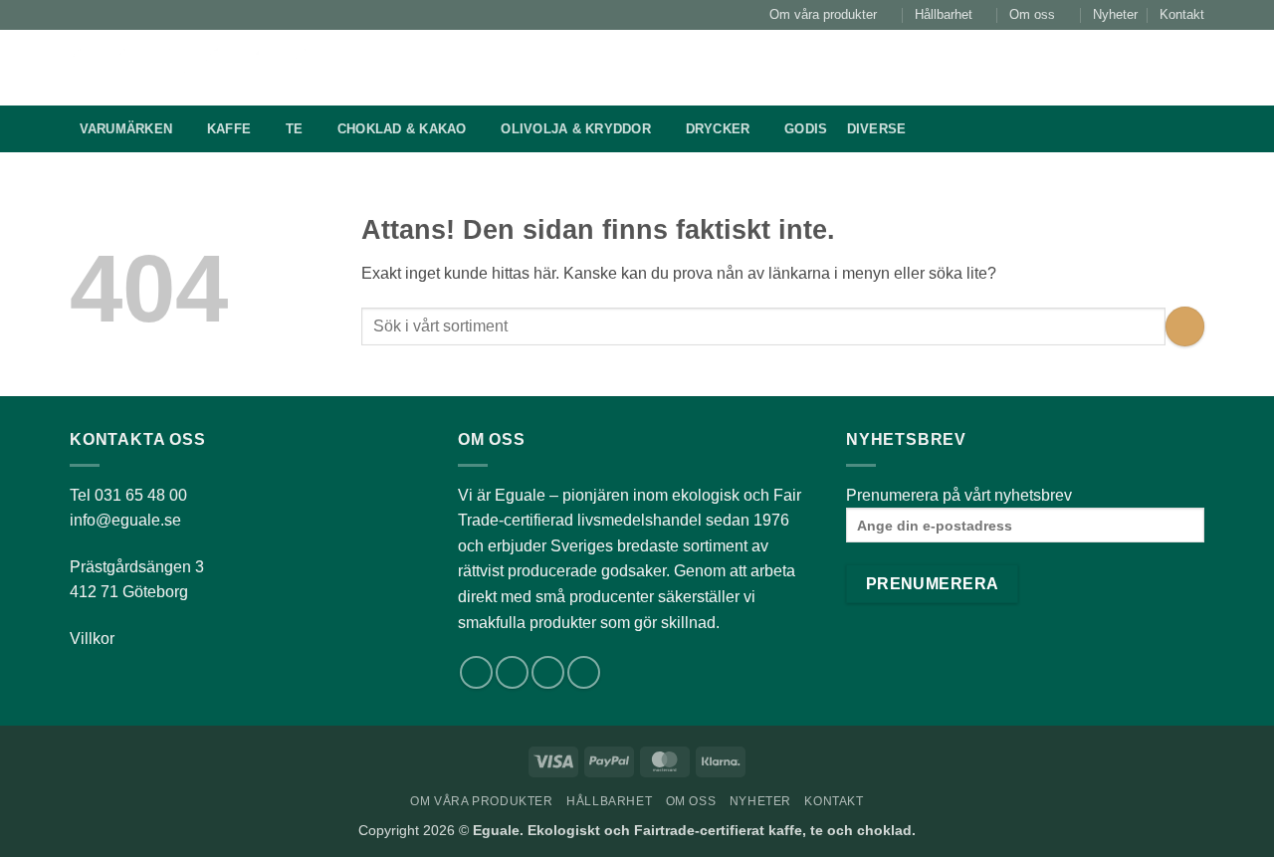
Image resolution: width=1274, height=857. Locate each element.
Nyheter (1115, 14)
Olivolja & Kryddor (576, 128)
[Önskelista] (1097, 68)
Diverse (877, 128)
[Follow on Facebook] (476, 672)
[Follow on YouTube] (583, 672)
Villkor (92, 638)
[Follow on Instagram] (512, 672)
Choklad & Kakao (402, 128)
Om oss (1032, 14)
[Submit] (967, 68)
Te (295, 128)
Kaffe (229, 128)
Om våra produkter (823, 14)
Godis (805, 128)
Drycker (718, 128)
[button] (1145, 68)
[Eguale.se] (203, 67)
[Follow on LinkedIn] (547, 672)
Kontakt (1182, 14)
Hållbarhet (943, 14)
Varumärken (126, 128)
